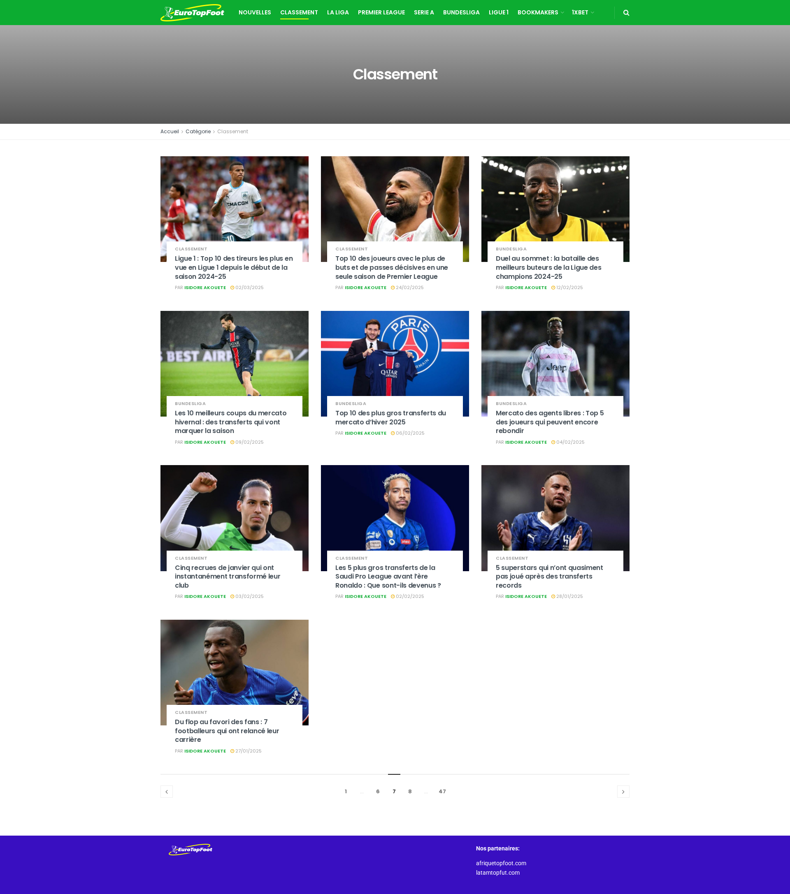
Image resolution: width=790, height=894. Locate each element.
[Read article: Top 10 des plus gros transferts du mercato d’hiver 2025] (395, 364)
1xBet (580, 12)
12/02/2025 (569, 287)
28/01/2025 (569, 596)
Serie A (424, 12)
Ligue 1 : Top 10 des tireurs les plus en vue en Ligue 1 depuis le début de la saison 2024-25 (234, 267)
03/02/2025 (249, 596)
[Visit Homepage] (192, 12)
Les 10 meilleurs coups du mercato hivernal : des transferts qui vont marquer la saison (230, 421)
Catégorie (198, 131)
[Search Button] (626, 12)
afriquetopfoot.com (501, 863)
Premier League (381, 12)
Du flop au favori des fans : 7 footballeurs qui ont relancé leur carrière (227, 730)
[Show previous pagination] (166, 791)
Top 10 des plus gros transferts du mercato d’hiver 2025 (390, 417)
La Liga (338, 12)
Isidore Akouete (205, 287)
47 (442, 791)
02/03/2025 (249, 287)
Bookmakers (538, 12)
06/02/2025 (410, 433)
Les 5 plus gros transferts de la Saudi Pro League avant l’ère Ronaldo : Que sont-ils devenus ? (388, 576)
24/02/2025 (409, 287)
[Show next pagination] (623, 791)
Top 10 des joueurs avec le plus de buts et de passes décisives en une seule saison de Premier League (391, 267)
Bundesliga (461, 12)
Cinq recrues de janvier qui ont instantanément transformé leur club (227, 576)
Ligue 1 (499, 12)
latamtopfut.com (498, 872)
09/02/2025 (249, 442)
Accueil (169, 131)
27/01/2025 (248, 751)
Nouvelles (255, 12)
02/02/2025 (409, 596)
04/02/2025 (570, 442)
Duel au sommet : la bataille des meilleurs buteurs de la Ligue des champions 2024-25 (548, 267)
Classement (299, 12)
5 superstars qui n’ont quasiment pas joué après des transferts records (549, 576)
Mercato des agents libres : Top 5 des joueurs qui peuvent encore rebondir (550, 421)
